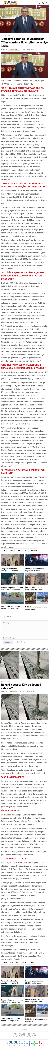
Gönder (8, 642)
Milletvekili (34, 550)
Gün (11, 962)
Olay (32, 962)
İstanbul (24, 962)
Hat (17, 962)
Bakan (5, 962)
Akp (4, 550)
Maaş (25, 550)
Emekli (11, 550)
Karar (18, 550)
